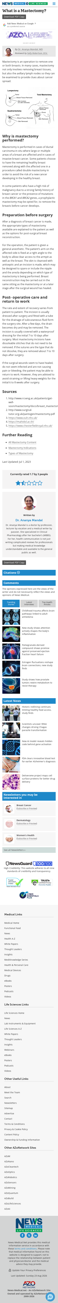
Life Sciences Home (14, 1013)
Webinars (9, 1049)
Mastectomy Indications (22, 448)
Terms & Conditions (14, 1123)
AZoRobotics (10, 1177)
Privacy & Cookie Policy (16, 1129)
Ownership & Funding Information (22, 1139)
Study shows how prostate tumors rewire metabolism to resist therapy (37, 682)
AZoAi (7, 1208)
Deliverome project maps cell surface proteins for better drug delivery (38, 778)
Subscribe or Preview (26, 808)
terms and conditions (26, 1248)
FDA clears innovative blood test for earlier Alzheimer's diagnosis (39, 760)
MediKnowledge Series (16, 959)
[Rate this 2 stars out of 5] (23, 483)
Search (7, 1097)
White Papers (11, 943)
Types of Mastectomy (21, 453)
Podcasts (8, 991)
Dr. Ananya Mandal (29, 520)
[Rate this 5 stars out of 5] (40, 483)
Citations (10, 572)
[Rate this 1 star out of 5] (18, 483)
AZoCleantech (11, 1166)
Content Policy (11, 1134)
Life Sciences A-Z (13, 1028)
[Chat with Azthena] (50, 1296)
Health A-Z (9, 938)
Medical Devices (12, 970)
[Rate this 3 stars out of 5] (29, 483)
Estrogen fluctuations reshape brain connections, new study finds (37, 665)
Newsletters (10, 1102)
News (7, 933)
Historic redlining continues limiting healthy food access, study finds (36, 709)
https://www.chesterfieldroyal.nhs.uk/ (30, 425)
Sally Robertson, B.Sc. (37, 53)
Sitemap (8, 1108)
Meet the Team (12, 1092)
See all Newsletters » (14, 849)
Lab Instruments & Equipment (20, 1023)
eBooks (8, 980)
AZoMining (9, 1187)
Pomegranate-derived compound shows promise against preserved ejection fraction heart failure (35, 650)
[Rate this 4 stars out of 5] (34, 483)
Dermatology (23, 820)
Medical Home (11, 922)
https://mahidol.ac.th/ (21, 421)
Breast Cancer (24, 805)
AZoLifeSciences (12, 1203)
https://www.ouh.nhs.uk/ (23, 418)
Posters (8, 986)
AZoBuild (9, 1198)
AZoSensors (10, 1182)
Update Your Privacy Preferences (28, 1270)
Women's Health (25, 835)
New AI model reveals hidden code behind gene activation (37, 743)
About (7, 1087)
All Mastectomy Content (22, 442)
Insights (8, 954)
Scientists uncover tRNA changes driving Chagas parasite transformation (34, 727)
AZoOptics (9, 1171)
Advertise (9, 1113)
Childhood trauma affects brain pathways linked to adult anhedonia (38, 613)
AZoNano (9, 1161)
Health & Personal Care (16, 965)
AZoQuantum (11, 1193)
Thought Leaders (13, 949)
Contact (8, 1118)
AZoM (7, 1156)
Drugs (7, 975)
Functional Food (12, 928)
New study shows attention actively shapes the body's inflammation (36, 630)
